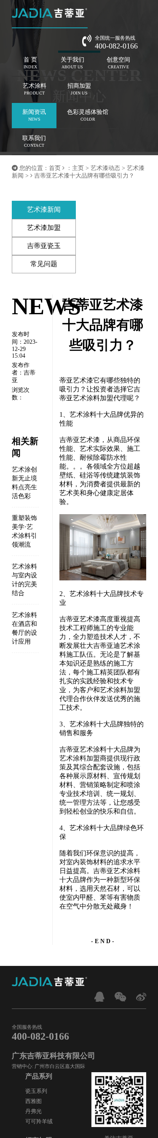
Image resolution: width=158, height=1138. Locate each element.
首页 (55, 168)
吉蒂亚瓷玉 (44, 245)
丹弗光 (33, 1111)
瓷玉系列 (36, 1091)
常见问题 (43, 263)
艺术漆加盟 (44, 227)
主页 (78, 168)
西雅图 (33, 1101)
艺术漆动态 (105, 168)
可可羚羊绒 (39, 1121)
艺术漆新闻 (44, 209)
